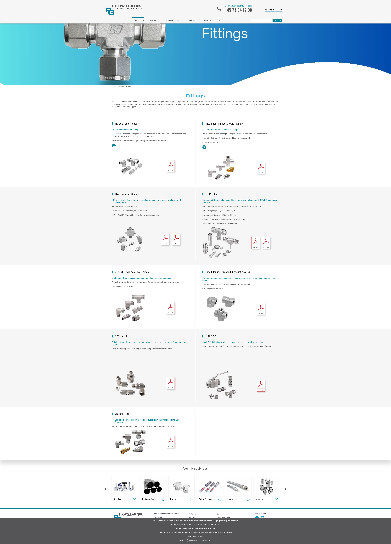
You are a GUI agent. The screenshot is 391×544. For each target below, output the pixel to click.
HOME (114, 86)
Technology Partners (172, 20)
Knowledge (192, 20)
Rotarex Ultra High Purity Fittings (232, 104)
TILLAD (181, 540)
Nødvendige (193, 540)
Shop (220, 20)
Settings (204, 540)
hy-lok (165, 244)
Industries (153, 20)
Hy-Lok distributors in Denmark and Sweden (189, 104)
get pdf (170, 170)
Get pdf (170, 388)
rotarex (266, 247)
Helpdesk (192, 517)
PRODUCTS (121, 86)
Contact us (192, 514)
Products (138, 20)
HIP (176, 244)
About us (207, 20)
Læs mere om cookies (195, 536)
